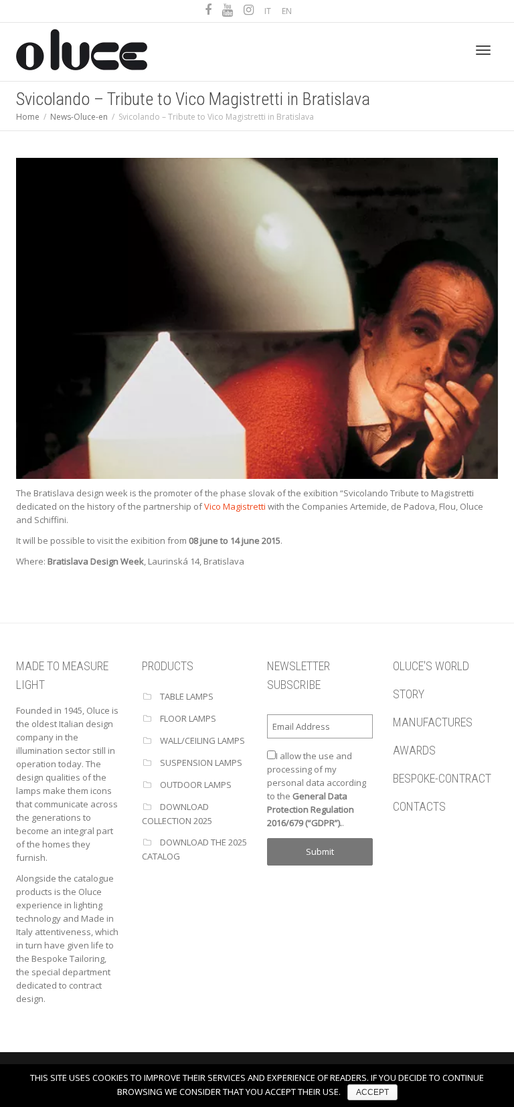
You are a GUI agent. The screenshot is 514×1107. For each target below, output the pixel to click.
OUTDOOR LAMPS (196, 785)
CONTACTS (419, 806)
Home (27, 116)
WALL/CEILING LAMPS (202, 740)
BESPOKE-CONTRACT (442, 778)
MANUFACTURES (433, 722)
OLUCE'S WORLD (431, 666)
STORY (408, 694)
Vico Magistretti (235, 506)
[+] (257, 317)
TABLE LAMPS (186, 696)
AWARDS (414, 750)
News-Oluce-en (79, 116)
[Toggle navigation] (483, 50)
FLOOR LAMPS (188, 718)
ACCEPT (372, 1092)
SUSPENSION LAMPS (201, 763)
